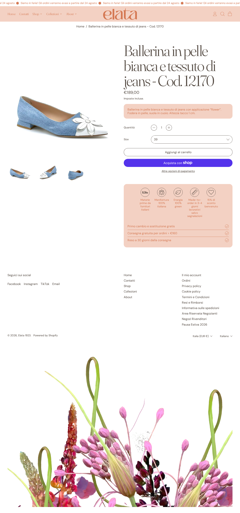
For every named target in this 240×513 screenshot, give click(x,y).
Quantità (129, 127)
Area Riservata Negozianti (199, 313)
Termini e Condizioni (195, 297)
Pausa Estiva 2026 (194, 325)
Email (56, 284)
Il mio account (191, 275)
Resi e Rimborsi (192, 303)
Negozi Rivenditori (194, 319)
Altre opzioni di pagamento (178, 171)
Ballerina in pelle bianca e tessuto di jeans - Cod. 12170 (126, 26)
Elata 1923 (24, 335)
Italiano (224, 336)
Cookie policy (191, 291)
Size (126, 139)
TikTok (45, 284)
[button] (222, 14)
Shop (127, 286)
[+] (169, 128)
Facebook (14, 284)
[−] (154, 128)
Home (11, 14)
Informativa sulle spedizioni (200, 308)
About (128, 297)
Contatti (24, 14)
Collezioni (130, 291)
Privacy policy (191, 286)
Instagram (31, 284)
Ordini (186, 281)
